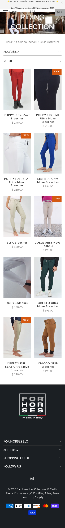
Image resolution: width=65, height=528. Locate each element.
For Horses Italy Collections (31, 489)
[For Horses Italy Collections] (32, 12)
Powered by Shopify (32, 497)
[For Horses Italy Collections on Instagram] (32, 479)
